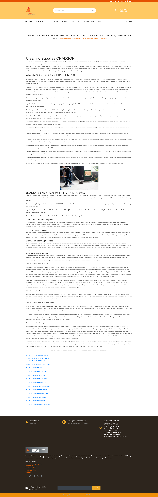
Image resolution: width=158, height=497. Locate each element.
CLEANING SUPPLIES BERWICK (35, 375)
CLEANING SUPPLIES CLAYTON (35, 401)
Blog (99, 21)
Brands (64, 21)
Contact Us (88, 21)
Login (130, 1)
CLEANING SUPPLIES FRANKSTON (36, 390)
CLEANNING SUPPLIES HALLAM (35, 360)
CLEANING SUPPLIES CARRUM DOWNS (38, 386)
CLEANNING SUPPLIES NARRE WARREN (38, 364)
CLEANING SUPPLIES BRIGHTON (36, 382)
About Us (75, 21)
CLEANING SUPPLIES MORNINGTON (37, 393)
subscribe (96, 488)
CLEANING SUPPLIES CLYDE (34, 368)
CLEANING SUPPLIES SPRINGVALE (36, 371)
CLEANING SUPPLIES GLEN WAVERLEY (38, 404)
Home (56, 21)
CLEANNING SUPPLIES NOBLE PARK (37, 356)
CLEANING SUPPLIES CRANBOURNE (37, 397)
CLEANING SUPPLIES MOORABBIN (36, 379)
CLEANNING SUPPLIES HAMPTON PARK (38, 358)
